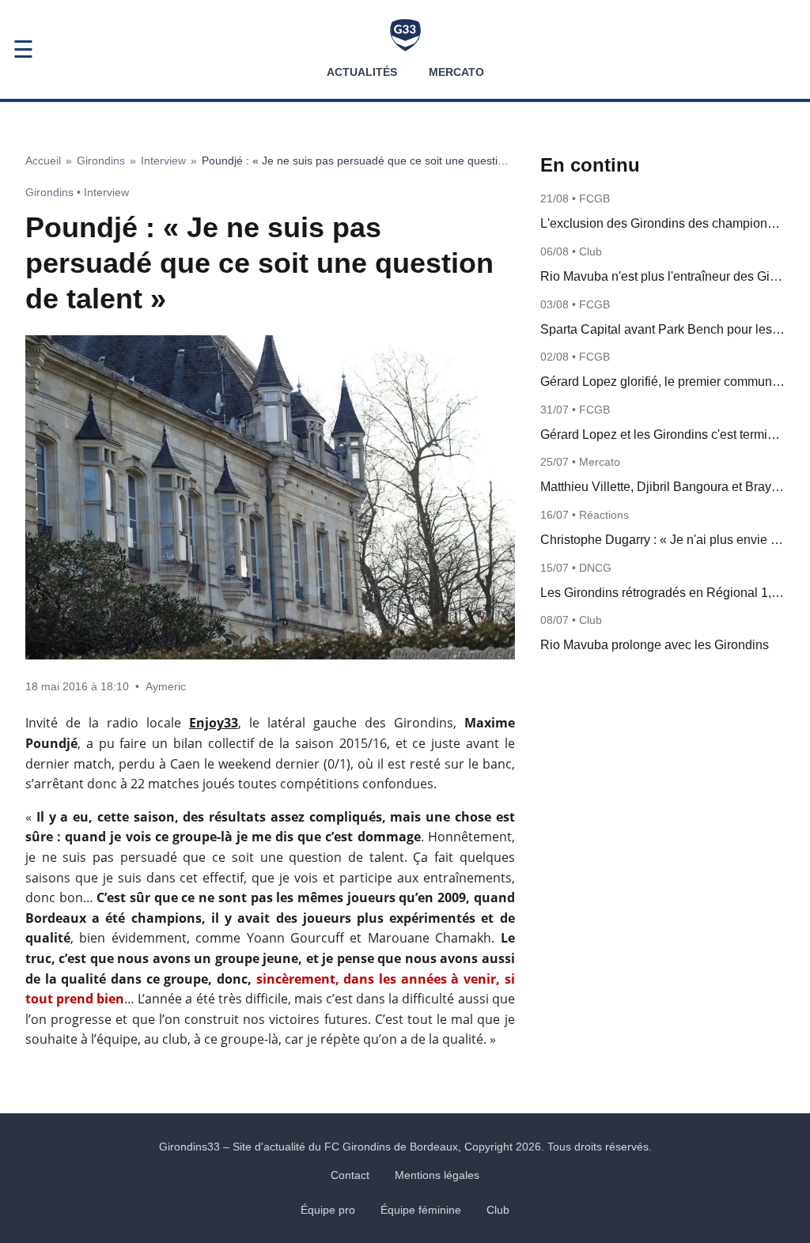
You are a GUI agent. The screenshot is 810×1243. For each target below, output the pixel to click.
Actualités (362, 72)
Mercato (456, 72)
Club (497, 1209)
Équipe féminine (420, 1209)
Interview (163, 160)
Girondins (101, 160)
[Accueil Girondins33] (405, 35)
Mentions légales (437, 1175)
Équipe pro (328, 1209)
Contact (350, 1175)
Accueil (43, 160)
